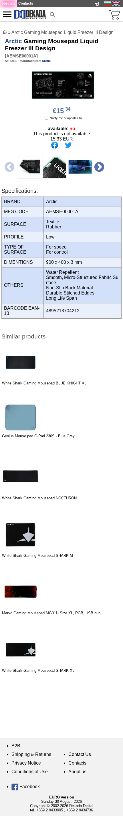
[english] (116, 3)
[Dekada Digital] (30, 14)
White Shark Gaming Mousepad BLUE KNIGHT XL (44, 383)
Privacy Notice (26, 763)
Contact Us (79, 754)
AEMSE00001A (21, 55)
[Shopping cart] (114, 14)
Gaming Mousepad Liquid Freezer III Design (51, 45)
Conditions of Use (29, 771)
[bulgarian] (107, 3)
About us (77, 771)
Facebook (29, 786)
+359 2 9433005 (49, 810)
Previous (9, 167)
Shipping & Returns (31, 754)
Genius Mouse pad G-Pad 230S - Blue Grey (38, 436)
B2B (15, 745)
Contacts (77, 763)
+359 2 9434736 (79, 810)
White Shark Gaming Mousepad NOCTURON (39, 498)
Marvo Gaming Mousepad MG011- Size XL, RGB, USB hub (51, 613)
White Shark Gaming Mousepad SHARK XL (38, 670)
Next (99, 167)
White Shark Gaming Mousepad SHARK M (37, 555)
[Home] (5, 32)
